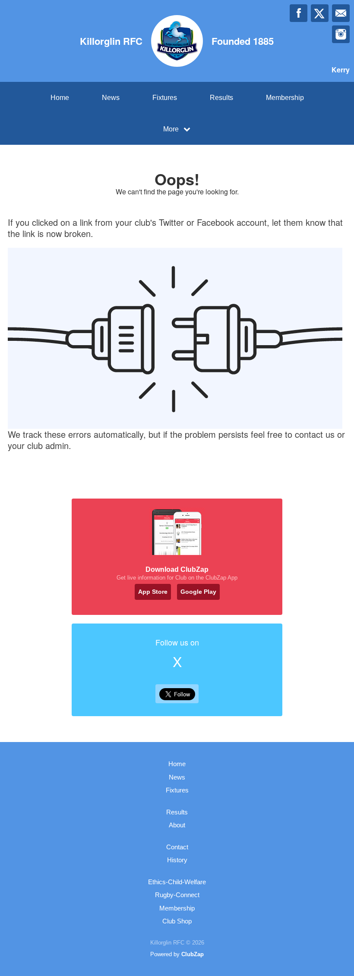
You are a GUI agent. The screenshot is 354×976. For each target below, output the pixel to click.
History (177, 860)
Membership (285, 97)
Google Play (198, 591)
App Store (153, 591)
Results (221, 97)
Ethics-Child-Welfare (177, 882)
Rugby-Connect (177, 894)
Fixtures (164, 97)
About (177, 825)
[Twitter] (320, 13)
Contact (177, 847)
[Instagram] (341, 34)
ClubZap (192, 954)
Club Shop (177, 921)
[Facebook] (298, 13)
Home (60, 97)
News (111, 97)
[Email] (341, 13)
